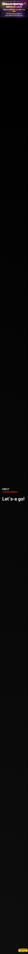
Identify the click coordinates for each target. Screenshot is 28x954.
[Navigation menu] (25, 2)
